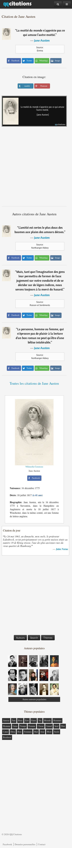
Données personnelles (25, 844)
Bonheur (7, 737)
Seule (56, 731)
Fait (14, 720)
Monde (47, 720)
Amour (6, 720)
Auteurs (20, 637)
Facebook (7, 844)
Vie (40, 720)
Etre (27, 720)
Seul (56, 726)
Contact (41, 844)
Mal (36, 731)
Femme (31, 726)
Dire (63, 726)
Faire (33, 720)
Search (34, 637)
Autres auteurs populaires (34, 699)
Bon (19, 731)
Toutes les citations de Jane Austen (34, 383)
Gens (15, 726)
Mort (49, 731)
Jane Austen (42, 40)
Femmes (28, 731)
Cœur (5, 731)
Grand (49, 726)
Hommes (57, 720)
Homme (6, 726)
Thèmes (47, 637)
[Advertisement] (36, 168)
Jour (42, 731)
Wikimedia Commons (34, 467)
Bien (20, 720)
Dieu (12, 731)
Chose (41, 726)
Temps (23, 726)
